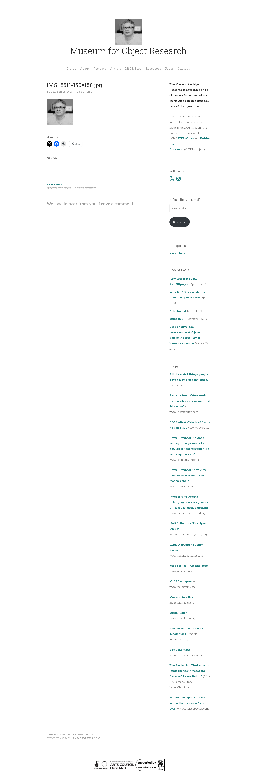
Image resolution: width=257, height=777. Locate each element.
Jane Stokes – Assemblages (188, 565)
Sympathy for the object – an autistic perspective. (71, 186)
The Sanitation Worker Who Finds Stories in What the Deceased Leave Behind (189, 671)
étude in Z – (177, 318)
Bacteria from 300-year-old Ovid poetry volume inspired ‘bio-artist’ (189, 401)
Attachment (177, 311)
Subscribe (179, 222)
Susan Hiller (178, 612)
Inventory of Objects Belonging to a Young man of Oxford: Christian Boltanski (189, 502)
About (85, 68)
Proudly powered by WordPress (70, 734)
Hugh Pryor (85, 91)
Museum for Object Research (128, 50)
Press (169, 68)
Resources (153, 68)
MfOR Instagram (180, 581)
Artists (115, 68)
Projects (100, 68)
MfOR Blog (133, 68)
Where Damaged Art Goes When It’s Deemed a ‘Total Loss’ (187, 703)
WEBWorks (186, 138)
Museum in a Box (181, 597)
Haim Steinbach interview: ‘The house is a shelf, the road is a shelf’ (188, 475)
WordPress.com (88, 738)
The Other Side (179, 649)
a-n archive (177, 253)
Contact (184, 68)
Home (71, 68)
